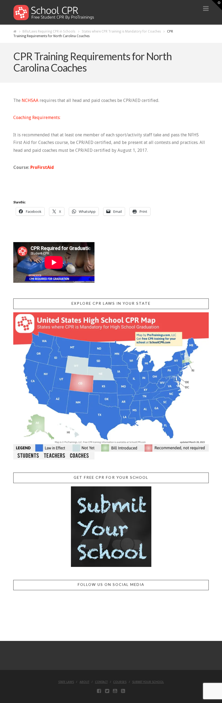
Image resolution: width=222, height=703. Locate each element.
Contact (101, 682)
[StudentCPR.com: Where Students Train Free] (53, 12)
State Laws (66, 682)
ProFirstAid (42, 167)
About (84, 682)
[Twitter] (107, 691)
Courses (119, 682)
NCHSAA (30, 100)
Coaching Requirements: (36, 117)
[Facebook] (99, 691)
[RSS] (123, 691)
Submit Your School (148, 682)
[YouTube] (115, 691)
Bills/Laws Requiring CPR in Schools (48, 31)
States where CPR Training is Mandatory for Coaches (121, 31)
